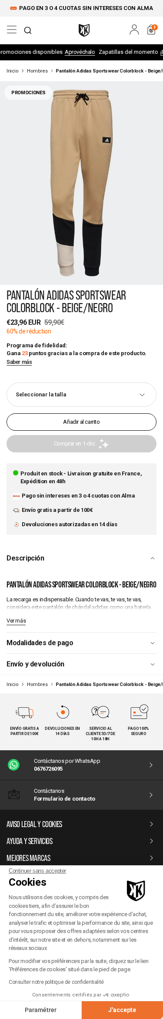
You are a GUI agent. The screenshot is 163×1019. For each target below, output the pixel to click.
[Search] (28, 30)
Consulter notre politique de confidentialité (56, 982)
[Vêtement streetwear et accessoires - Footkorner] (84, 30)
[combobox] (28, 30)
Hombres (37, 71)
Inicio (13, 71)
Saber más (19, 362)
